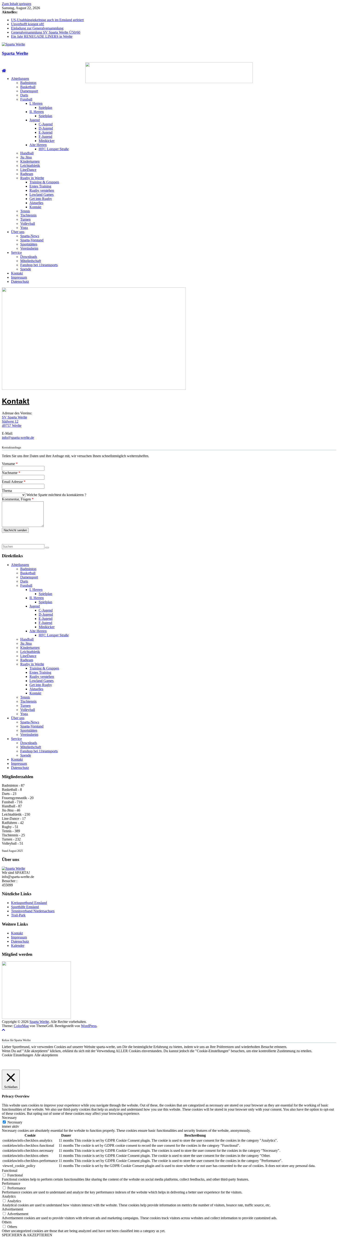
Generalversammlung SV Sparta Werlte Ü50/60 (45, 32)
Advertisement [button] (12, 1209)
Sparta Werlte (15, 53)
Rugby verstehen (41, 190)
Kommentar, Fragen (18, 499)
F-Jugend (45, 137)
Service (16, 252)
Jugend (34, 120)
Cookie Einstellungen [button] (17, 1055)
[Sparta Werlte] (4, 71)
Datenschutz (20, 281)
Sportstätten (28, 244)
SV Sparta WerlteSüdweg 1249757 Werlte (14, 421)
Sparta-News (29, 236)
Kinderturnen (30, 161)
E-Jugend (45, 132)
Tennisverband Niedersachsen (32, 911)
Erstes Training (40, 186)
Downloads (28, 257)
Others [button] (6, 1222)
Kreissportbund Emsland (29, 903)
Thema (7, 491)
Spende (25, 269)
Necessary (14, 1122)
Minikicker (46, 141)
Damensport (29, 91)
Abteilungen (20, 79)
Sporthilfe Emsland (25, 907)
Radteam (26, 174)
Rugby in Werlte (32, 178)
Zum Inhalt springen (16, 4)
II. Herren (36, 112)
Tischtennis (28, 215)
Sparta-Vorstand (31, 240)
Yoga (24, 228)
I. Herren (36, 103)
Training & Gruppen (44, 182)
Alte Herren (38, 145)
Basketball (27, 87)
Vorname (10, 464)
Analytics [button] (9, 1196)
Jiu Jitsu (26, 157)
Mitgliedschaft (30, 261)
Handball (27, 153)
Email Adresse (14, 482)
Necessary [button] (9, 1118)
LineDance (28, 170)
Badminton (28, 83)
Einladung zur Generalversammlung (37, 28)
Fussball (26, 99)
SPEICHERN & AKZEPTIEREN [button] (27, 1235)
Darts (24, 95)
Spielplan (45, 108)
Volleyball (27, 223)
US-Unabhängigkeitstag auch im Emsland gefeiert (47, 20)
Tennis (25, 211)
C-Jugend (46, 124)
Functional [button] (9, 1171)
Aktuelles (36, 203)
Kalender (17, 945)
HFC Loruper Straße (54, 149)
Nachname (11, 473)
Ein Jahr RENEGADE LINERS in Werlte (41, 36)
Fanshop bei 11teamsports (39, 265)
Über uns (17, 232)
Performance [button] (11, 1183)
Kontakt (35, 207)
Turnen (25, 219)
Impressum (19, 277)
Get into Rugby (40, 199)
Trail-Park (18, 915)
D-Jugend (46, 128)
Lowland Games (41, 194)
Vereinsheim (29, 248)
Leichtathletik (30, 166)
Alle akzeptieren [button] (46, 1055)
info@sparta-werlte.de (18, 437)
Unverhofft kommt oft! (27, 24)
